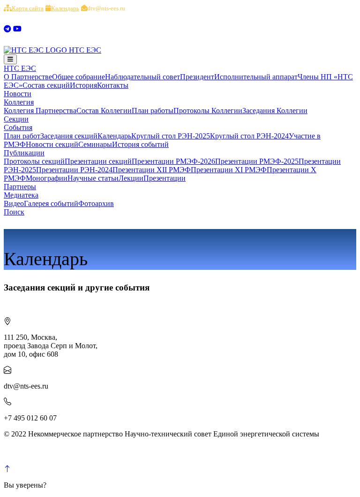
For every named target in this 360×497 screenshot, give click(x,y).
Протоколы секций (34, 161)
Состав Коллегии (104, 111)
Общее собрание (78, 77)
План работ (22, 136)
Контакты (112, 85)
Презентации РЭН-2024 (74, 170)
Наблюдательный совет (142, 77)
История (83, 85)
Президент (197, 77)
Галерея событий (51, 203)
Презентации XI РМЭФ (229, 170)
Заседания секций (69, 136)
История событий (140, 144)
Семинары (95, 144)
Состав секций (46, 85)
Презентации (164, 178)
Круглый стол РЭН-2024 (249, 136)
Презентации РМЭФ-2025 (257, 161)
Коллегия (19, 102)
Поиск (14, 212)
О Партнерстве (28, 77)
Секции (16, 119)
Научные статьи (93, 178)
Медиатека (21, 195)
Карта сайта (28, 8)
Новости (17, 94)
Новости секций (52, 144)
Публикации (24, 153)
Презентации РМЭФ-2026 (173, 161)
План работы (152, 111)
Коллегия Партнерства (40, 111)
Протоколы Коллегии (207, 111)
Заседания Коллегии (275, 111)
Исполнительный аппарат (256, 77)
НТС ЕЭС (20, 68)
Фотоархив (96, 203)
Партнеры (20, 187)
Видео (14, 203)
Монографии (47, 178)
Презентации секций (98, 161)
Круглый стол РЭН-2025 (170, 136)
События (18, 127)
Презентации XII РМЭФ (151, 170)
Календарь (65, 8)
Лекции (131, 178)
